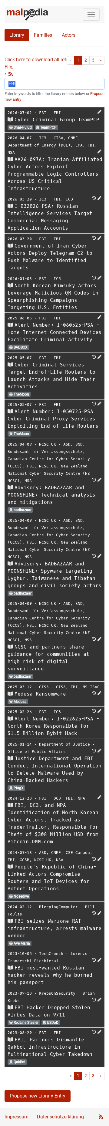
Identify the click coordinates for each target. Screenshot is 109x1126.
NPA (81, 798)
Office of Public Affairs (37, 751)
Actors (68, 35)
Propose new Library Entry (37, 1096)
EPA (79, 145)
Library (16, 35)
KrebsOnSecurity (57, 993)
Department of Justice (64, 744)
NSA (11, 152)
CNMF (73, 137)
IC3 (42, 137)
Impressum (16, 1117)
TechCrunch (51, 953)
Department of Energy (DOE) (39, 145)
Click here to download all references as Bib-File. (51, 63)
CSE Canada (78, 852)
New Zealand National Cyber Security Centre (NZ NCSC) (49, 473)
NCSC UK (47, 444)
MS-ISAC (91, 686)
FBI (42, 112)
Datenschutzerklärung (60, 1117)
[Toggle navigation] (91, 14)
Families (43, 35)
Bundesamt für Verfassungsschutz (45, 451)
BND (79, 444)
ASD (67, 444)
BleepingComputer (58, 906)
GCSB (24, 859)
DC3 (57, 798)
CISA (58, 137)
